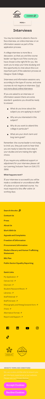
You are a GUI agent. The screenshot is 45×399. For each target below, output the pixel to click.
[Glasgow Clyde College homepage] (17, 14)
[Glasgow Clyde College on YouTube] (27, 329)
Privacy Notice (22, 378)
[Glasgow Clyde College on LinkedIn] (17, 329)
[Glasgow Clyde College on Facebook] (7, 329)
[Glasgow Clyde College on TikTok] (7, 338)
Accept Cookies (15, 385)
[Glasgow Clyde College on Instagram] (37, 329)
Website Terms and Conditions (17, 368)
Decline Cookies (15, 392)
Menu (22, 23)
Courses (30, 16)
